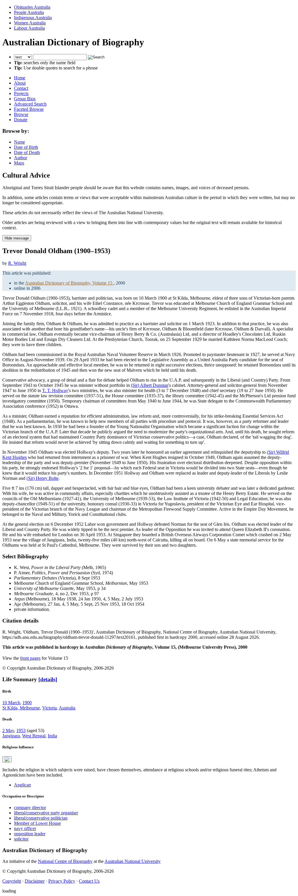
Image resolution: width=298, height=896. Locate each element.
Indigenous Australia (33, 17)
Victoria (49, 707)
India (52, 735)
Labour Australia (29, 28)
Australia (67, 707)
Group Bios (25, 98)
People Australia (29, 12)
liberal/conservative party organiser (46, 812)
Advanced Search (30, 103)
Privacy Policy (61, 881)
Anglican (22, 784)
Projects (21, 93)
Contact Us (89, 881)
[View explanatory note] (7, 759)
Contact (21, 88)
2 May (8, 730)
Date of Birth (26, 147)
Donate (20, 119)
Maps (19, 162)
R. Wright (17, 263)
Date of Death (27, 152)
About (20, 83)
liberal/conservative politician (41, 817)
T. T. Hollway (55, 390)
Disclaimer (35, 881)
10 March (11, 702)
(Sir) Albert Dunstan (149, 385)
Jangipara (11, 735)
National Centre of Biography (65, 861)
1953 (21, 730)
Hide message (17, 238)
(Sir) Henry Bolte (42, 478)
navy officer (25, 828)
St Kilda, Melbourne (21, 707)
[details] (47, 679)
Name (19, 142)
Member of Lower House (37, 823)
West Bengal (33, 735)
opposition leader (29, 833)
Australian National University (132, 861)
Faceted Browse (29, 109)
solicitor (21, 838)
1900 (27, 702)
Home (19, 77)
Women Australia (30, 22)
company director (30, 807)
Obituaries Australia (32, 7)
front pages (30, 658)
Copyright (11, 881)
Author (20, 157)
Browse (21, 114)
